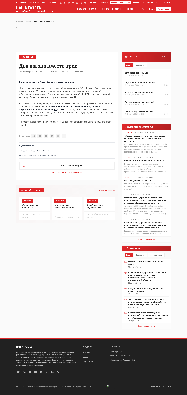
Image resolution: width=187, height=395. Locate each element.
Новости (81, 9)
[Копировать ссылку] (64, 136)
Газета (28, 22)
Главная (19, 22)
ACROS (129, 157)
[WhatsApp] (64, 2)
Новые (128, 65)
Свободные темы (156, 255)
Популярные (140, 65)
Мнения (105, 9)
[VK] (77, 2)
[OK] (58, 136)
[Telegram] (68, 2)
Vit (127, 194)
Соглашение (88, 362)
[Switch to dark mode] (143, 9)
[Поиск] (136, 9)
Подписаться (165, 2)
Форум (92, 9)
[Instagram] (60, 2)
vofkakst (130, 132)
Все (163, 57)
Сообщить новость (150, 2)
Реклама (136, 2)
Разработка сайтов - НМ (160, 387)
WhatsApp (104, 2)
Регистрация (163, 9)
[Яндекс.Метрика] (112, 387)
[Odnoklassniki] (81, 2)
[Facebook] (85, 2)
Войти (152, 9)
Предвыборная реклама (121, 2)
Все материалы (105, 190)
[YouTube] (73, 2)
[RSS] (57, 372)
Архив (130, 9)
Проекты (116, 9)
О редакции (93, 2)
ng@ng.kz (119, 352)
